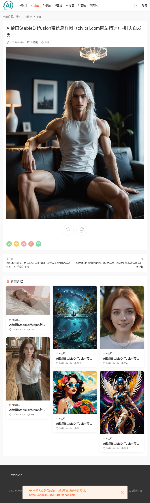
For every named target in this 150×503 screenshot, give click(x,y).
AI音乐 (82, 5)
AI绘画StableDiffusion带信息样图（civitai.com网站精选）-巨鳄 (74, 358)
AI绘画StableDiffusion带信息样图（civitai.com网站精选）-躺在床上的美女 (27, 325)
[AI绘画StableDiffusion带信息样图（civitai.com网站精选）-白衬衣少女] (28, 369)
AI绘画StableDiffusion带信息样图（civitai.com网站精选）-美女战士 (121, 443)
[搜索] (135, 5)
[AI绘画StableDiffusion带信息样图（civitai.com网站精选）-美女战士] (122, 402)
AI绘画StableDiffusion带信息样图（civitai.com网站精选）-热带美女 (74, 423)
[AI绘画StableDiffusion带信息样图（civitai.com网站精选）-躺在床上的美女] (28, 301)
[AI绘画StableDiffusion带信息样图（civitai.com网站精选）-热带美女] (75, 392)
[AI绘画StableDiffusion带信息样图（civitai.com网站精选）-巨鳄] (75, 317)
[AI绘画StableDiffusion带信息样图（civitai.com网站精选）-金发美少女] (122, 317)
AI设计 (23, 5)
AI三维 (58, 5)
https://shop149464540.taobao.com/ (52, 495)
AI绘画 (35, 5)
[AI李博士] (8, 5)
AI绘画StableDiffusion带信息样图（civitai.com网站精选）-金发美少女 (121, 358)
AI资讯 (93, 5)
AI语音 (70, 5)
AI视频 (47, 5)
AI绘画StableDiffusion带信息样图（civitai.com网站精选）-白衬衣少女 (27, 410)
